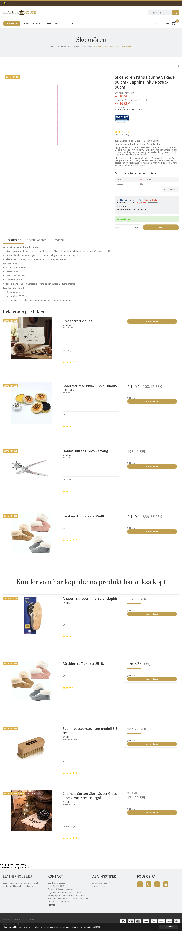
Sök (175, 12)
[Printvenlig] (178, 66)
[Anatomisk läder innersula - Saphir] (31, 623)
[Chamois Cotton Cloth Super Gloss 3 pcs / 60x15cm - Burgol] (31, 818)
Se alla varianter (170, 189)
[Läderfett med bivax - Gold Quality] (31, 410)
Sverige (9, 3)
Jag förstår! (168, 927)
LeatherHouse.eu (17, 876)
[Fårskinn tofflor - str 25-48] (31, 540)
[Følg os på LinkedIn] (157, 884)
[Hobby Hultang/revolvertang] (31, 475)
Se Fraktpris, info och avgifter (128, 109)
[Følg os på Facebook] (140, 884)
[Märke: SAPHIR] (122, 122)
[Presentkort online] (31, 345)
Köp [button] (161, 227)
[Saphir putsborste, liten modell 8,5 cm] (31, 753)
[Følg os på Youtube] (165, 884)
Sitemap (51, 904)
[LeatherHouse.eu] (19, 12)
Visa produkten (152, 321)
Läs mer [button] (96, 926)
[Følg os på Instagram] (148, 884)
